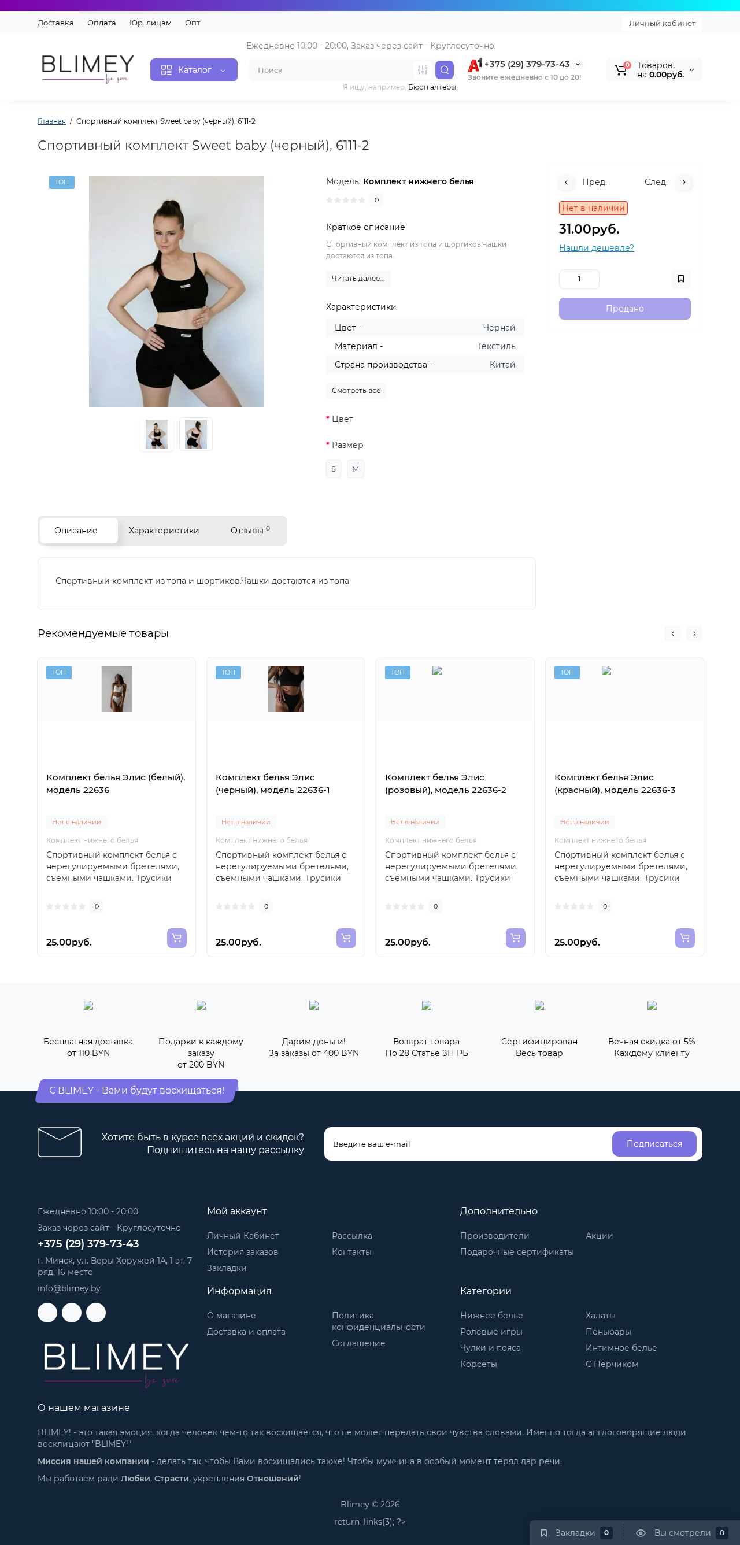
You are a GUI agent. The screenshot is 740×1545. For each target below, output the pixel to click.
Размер (348, 445)
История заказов (243, 1252)
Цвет (342, 419)
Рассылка (352, 1236)
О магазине (231, 1315)
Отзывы (250, 530)
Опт (192, 22)
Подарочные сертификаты (517, 1252)
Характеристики (164, 530)
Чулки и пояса (490, 1348)
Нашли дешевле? (596, 248)
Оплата (101, 22)
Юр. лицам (151, 22)
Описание (76, 530)
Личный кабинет (662, 23)
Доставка (56, 22)
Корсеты (478, 1364)
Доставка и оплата (246, 1332)
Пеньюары (608, 1332)
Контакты (352, 1252)
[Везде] (422, 70)
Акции (599, 1236)
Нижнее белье (491, 1315)
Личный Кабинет (243, 1236)
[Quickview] (104, 766)
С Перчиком (612, 1364)
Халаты (601, 1315)
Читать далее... (358, 278)
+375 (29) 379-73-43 (526, 63)
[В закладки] (129, 766)
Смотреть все (356, 390)
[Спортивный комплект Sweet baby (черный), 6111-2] (176, 291)
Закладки (227, 1268)
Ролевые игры (491, 1332)
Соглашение (359, 1343)
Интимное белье (621, 1348)
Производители (495, 1236)
